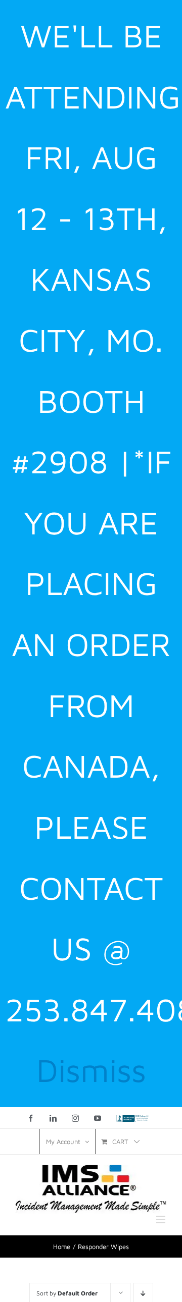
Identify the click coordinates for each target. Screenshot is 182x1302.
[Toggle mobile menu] (161, 1219)
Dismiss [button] (91, 1070)
